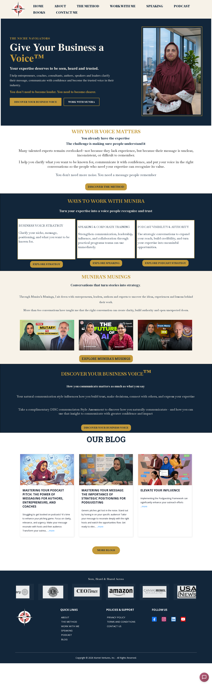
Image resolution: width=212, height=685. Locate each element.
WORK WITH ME (122, 6)
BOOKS (39, 12)
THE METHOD (88, 6)
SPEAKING (154, 6)
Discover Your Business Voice (35, 102)
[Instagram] (164, 619)
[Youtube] (183, 619)
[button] (47, 495)
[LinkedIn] (173, 619)
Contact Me (67, 12)
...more (51, 530)
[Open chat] (204, 677)
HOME (38, 6)
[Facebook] (154, 619)
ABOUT (60, 6)
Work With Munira (81, 102)
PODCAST (182, 6)
